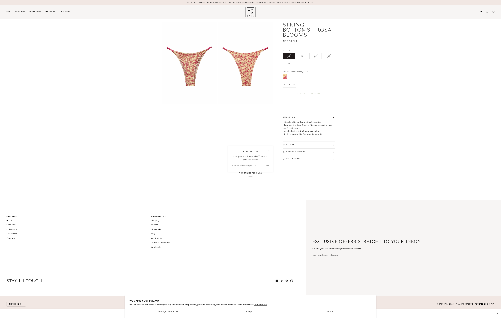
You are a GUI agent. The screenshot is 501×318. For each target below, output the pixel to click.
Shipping (155, 220)
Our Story (11, 238)
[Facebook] (277, 281)
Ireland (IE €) (15, 304)
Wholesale (156, 247)
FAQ (153, 233)
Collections (12, 229)
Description (289, 117)
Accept (249, 311)
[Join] (491, 255)
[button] (20, 12)
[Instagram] (291, 281)
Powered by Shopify (484, 304)
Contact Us (156, 238)
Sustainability (293, 159)
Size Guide (291, 145)
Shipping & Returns (295, 152)
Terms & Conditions (160, 242)
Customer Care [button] (159, 216)
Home (9, 220)
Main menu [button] (12, 216)
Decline (330, 311)
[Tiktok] (282, 281)
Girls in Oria (12, 233)
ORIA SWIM (444, 304)
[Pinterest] (286, 281)
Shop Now (11, 224)
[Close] (497, 313)
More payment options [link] (294, 109)
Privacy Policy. (260, 304)
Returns (154, 224)
